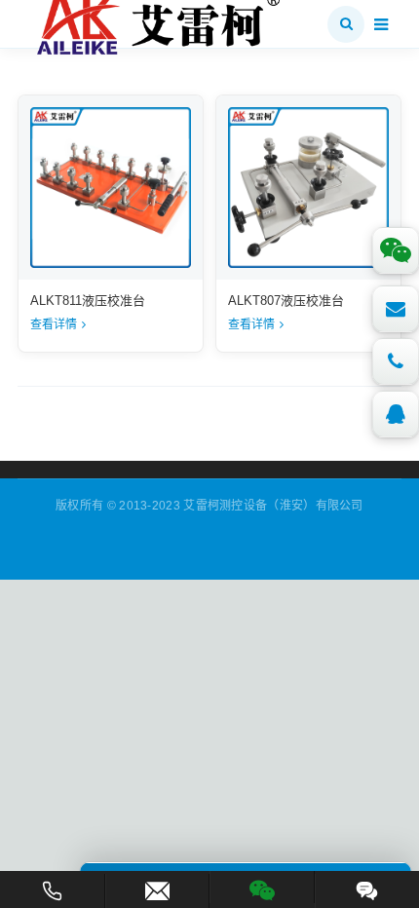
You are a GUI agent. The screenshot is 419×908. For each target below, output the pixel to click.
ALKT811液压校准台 (87, 300)
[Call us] (395, 361)
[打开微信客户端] (262, 887)
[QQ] (395, 414)
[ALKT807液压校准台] (308, 187)
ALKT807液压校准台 (286, 300)
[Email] (395, 308)
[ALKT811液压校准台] (111, 187)
